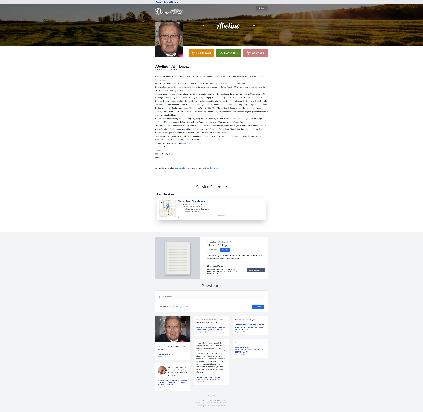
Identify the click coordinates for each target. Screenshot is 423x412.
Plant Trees (221, 216)
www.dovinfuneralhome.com (193, 143)
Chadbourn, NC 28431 (191, 211)
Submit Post (258, 307)
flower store (214, 167)
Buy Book (225, 250)
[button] (167, 206)
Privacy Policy (205, 402)
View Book (213, 250)
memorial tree (181, 167)
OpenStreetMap (214, 406)
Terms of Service (217, 402)
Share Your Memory (256, 270)
